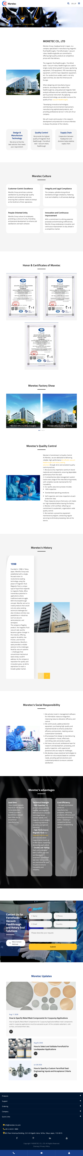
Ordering (5, 1106)
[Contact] (69, 1153)
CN (72, 3)
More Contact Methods (15, 943)
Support (4, 1101)
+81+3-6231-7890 (11, 1129)
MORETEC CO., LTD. (38, 1143)
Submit (53, 947)
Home (11, 24)
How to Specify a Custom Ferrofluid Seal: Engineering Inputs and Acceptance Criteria (52, 1070)
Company (17, 24)
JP (75, 3)
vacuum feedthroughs (60, 99)
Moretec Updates (41, 976)
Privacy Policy (45, 1146)
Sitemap (36, 1146)
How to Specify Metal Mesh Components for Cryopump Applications (38, 1018)
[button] (8, 411)
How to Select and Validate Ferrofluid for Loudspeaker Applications (51, 1048)
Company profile (28, 24)
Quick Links (6, 1116)
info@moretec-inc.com (13, 1125)
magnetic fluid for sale (40, 835)
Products (5, 1096)
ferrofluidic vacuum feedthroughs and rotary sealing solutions (59, 462)
